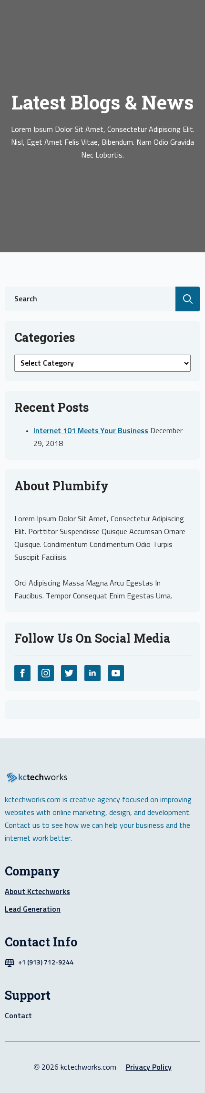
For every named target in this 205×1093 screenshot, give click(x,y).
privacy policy (149, 1067)
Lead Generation (33, 909)
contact (18, 1016)
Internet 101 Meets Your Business (90, 431)
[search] (187, 299)
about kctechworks (37, 891)
